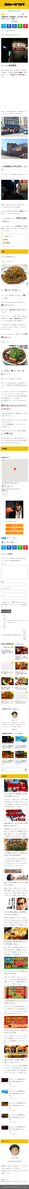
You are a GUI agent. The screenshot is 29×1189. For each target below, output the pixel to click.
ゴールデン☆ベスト (11, 521)
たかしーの (14, 720)
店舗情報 (6, 242)
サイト (3, 595)
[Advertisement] (14, 95)
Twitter (15, 729)
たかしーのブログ (13, 1186)
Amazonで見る (14, 525)
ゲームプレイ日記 (4, 7)
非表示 (9, 236)
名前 (2, 581)
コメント (3, 564)
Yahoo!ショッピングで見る (14, 532)
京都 (16, 538)
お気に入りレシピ (14, 7)
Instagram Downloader (14, 10)
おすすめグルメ (23, 7)
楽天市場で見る (14, 529)
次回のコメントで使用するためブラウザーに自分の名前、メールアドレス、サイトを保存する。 (14, 605)
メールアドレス (6, 588)
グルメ (3, 14)
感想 (5, 239)
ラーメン (10, 538)
